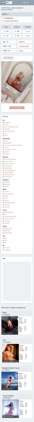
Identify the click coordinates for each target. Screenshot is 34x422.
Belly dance (7, 184)
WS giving (7, 247)
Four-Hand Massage (10, 170)
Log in (28, 2)
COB (6, 240)
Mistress (7, 191)
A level (6, 124)
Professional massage (10, 159)
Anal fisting (7, 230)
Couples (7, 147)
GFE (6, 214)
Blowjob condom (9, 212)
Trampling (7, 207)
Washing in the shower (10, 149)
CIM (6, 238)
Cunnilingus (7, 221)
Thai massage (8, 165)
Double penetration (9, 131)
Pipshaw (7, 151)
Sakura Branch (8, 176)
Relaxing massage (9, 174)
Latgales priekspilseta (17, 8)
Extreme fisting (8, 233)
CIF (5, 242)
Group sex (7, 129)
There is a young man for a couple (13, 145)
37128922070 (8, 18)
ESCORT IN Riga (5, 8)
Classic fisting (8, 228)
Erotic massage (8, 161)
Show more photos (17, 107)
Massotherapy (8, 168)
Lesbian (7, 186)
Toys (6, 133)
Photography (8, 143)
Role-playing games (10, 202)
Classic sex (7, 122)
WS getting (7, 250)
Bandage (7, 204)
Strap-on (7, 200)
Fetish (6, 135)
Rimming (7, 154)
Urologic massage (9, 163)
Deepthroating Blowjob (10, 216)
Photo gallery (8, 57)
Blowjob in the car (9, 218)
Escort (6, 141)
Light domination (9, 194)
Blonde (21, 50)
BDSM (6, 196)
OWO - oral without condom (12, 126)
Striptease (7, 182)
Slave (6, 198)
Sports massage (9, 172)
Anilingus (7, 223)
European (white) (24, 46)
